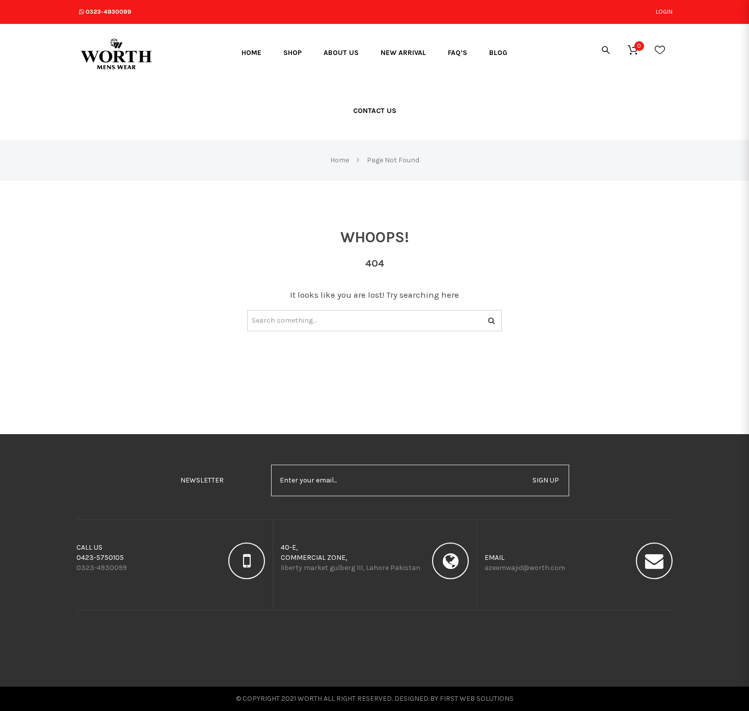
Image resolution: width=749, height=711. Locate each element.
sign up (545, 480)
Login (664, 11)
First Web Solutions (477, 698)
